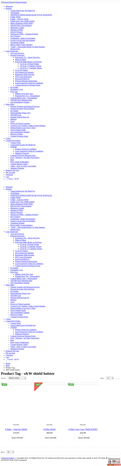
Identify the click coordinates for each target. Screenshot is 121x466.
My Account (10, 172)
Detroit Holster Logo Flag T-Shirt (22, 128)
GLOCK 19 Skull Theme (29, 64)
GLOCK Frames (21, 70)
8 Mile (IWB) (15, 17)
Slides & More (20, 60)
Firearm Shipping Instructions (26, 81)
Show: (103, 378)
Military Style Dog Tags (24, 94)
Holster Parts (15, 49)
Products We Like (12, 170)
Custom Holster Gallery (19, 164)
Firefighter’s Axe (16, 89)
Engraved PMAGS (22, 79)
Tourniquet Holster (17, 43)
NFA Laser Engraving (23, 77)
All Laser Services (17, 53)
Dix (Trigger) (15, 36)
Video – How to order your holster (23, 166)
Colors (8, 138)
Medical (13, 119)
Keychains (14, 87)
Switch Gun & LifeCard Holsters (22, 40)
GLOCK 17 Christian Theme (31, 68)
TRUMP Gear (15, 115)
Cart (7, 177)
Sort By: (4, 378)
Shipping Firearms (22, 153)
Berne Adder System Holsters (21, 45)
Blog (12, 160)
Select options (17, 438)
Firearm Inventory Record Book (22, 109)
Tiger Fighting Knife (18, 130)
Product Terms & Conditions (26, 149)
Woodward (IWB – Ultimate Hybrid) (24, 34)
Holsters (9, 8)
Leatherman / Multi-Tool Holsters (22, 38)
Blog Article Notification (19, 162)
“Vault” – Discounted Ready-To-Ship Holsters (27, 47)
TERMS (13, 147)
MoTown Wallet (16, 134)
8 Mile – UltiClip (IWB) (19, 19)
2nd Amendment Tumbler (20, 102)
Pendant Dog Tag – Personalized (27, 96)
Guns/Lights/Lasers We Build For (23, 145)
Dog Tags (14, 92)
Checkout (9, 175)
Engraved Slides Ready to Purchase (28, 62)
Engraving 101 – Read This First (27, 57)
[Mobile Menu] (1, 183)
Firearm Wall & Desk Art (19, 117)
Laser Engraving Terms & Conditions (29, 83)
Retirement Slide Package (24, 74)
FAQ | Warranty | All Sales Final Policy (25, 158)
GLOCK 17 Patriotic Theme (30, 66)
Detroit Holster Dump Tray (20, 113)
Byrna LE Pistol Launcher (20, 123)
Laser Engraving (12, 51)
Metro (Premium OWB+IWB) (21, 23)
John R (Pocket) (16, 32)
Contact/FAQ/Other (13, 141)
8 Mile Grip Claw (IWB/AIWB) (22, 21)
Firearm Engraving (17, 55)
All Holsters (14, 13)
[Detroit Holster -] (14, 2)
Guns (12, 121)
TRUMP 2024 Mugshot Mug (21, 100)
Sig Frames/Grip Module (24, 72)
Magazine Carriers (17, 28)
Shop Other (10, 104)
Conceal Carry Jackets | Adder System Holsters (27, 126)
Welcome (9, 6)
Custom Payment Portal (19, 136)
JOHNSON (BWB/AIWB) (31, 15)
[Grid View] (116, 378)
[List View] (119, 378)
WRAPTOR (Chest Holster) (21, 25)
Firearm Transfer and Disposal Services (25, 106)
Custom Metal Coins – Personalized (23, 98)
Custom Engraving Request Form (27, 85)
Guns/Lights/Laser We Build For (22, 11)
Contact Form (15, 143)
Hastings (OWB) (16, 30)
